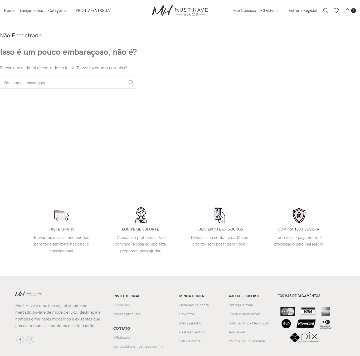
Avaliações (237, 332)
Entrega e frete (241, 305)
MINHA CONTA (191, 296)
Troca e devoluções (244, 314)
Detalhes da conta (194, 305)
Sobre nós (121, 305)
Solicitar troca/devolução (249, 323)
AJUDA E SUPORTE (245, 296)
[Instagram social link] (30, 340)
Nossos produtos (127, 314)
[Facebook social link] (20, 340)
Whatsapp (121, 337)
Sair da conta (190, 341)
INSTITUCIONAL (126, 296)
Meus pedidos (190, 323)
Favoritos (186, 314)
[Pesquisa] (325, 10)
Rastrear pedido (192, 332)
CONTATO (121, 328)
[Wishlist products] (336, 10)
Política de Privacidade (247, 341)
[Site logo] (180, 10)
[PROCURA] (131, 83)
